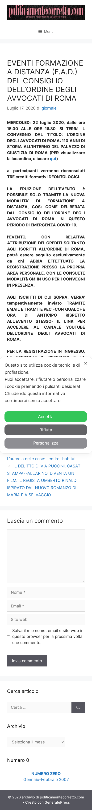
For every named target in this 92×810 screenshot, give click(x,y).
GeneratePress (57, 802)
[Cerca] (78, 707)
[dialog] (46, 405)
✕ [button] (85, 363)
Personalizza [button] (46, 443)
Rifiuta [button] (45, 429)
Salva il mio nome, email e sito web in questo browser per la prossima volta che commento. (48, 636)
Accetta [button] (46, 416)
